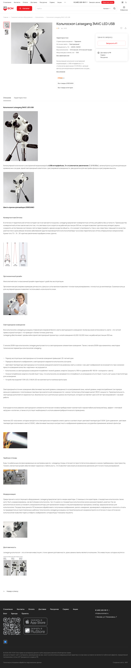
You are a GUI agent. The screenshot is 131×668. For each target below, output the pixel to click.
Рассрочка (104, 57)
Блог (5, 613)
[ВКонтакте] (5, 642)
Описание (7, 98)
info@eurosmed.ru (101, 613)
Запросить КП (111, 43)
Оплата (31, 609)
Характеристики (20, 98)
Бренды (14, 613)
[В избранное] (121, 28)
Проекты (25, 613)
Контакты (20, 609)
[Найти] (114, 8)
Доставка (42, 609)
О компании (8, 609)
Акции (75, 609)
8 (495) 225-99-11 (80, 2)
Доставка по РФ (105, 53)
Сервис (103, 55)
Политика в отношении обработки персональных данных (22, 662)
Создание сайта (118, 662)
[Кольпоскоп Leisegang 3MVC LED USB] (31, 43)
